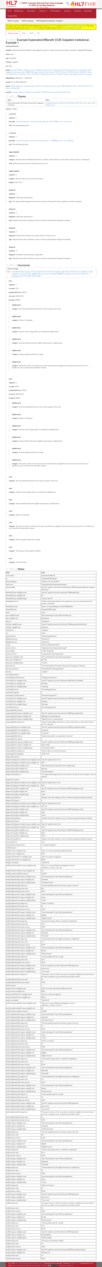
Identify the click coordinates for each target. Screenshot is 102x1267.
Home (9, 11)
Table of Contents (17, 1265)
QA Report (27, 1265)
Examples (77, 11)
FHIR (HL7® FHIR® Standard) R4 (74, 26)
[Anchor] (20, 42)
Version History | (36, 1265)
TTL (38, 33)
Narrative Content (13, 33)
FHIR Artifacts (55, 11)
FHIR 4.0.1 (74, 1263)
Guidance (42, 11)
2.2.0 (32, 28)
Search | (45, 1265)
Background (18, 11)
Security (67, 11)
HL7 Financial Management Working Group (29, 1263)
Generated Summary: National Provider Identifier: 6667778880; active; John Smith (44, 121)
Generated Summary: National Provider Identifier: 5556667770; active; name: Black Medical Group (41, 92)
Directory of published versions (70, 28)
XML (24, 33)
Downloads (88, 11)
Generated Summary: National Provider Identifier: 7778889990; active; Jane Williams (45, 141)
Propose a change (66, 1265)
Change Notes (12, 16)
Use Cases (31, 11)
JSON (31, 33)
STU (52, 26)
